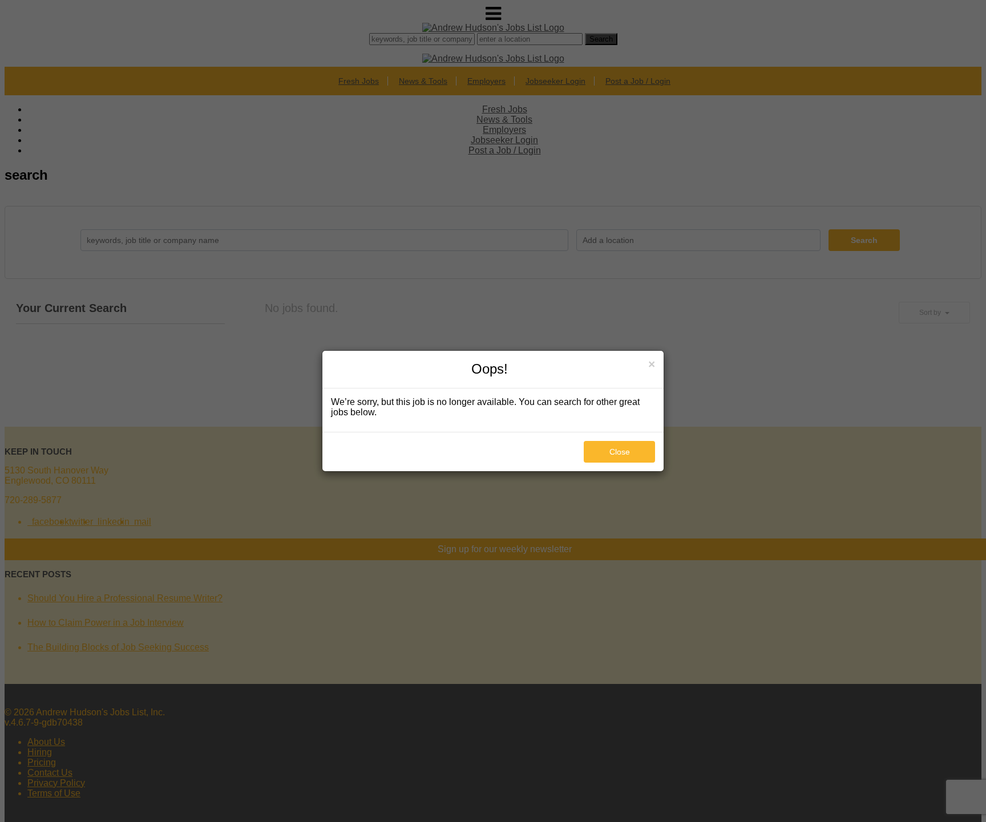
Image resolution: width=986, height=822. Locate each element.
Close (619, 451)
